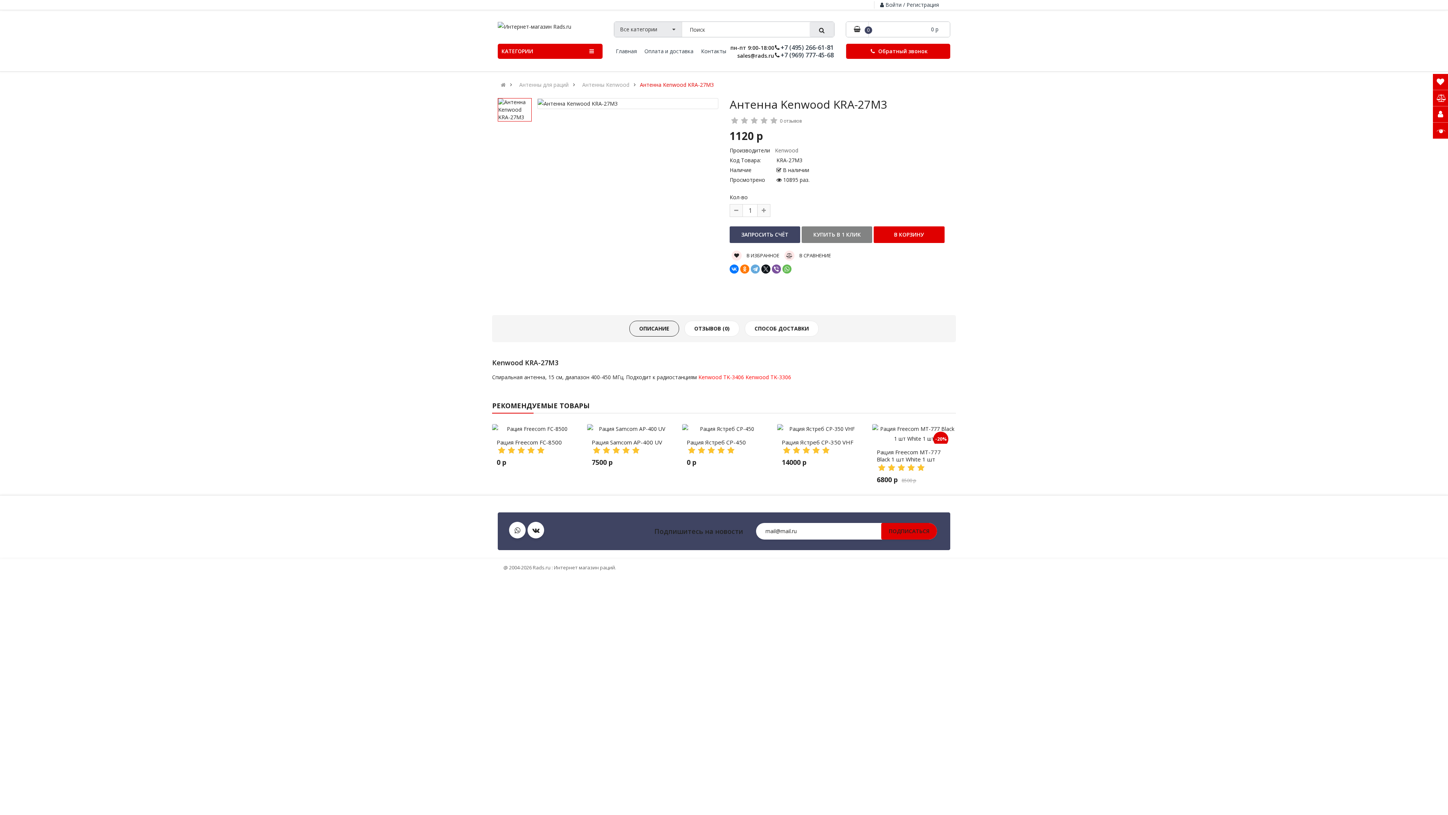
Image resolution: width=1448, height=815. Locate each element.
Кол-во (739, 197)
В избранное (762, 255)
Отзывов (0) (712, 328)
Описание (654, 328)
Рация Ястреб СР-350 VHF (817, 442)
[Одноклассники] (744, 269)
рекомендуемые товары (541, 405)
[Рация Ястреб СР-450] (724, 429)
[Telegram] (755, 269)
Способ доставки (782, 328)
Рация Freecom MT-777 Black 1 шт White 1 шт (909, 455)
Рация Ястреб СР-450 (716, 442)
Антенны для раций (544, 85)
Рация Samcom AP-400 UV (627, 442)
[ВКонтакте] (734, 269)
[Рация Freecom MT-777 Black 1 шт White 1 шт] (914, 434)
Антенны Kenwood (605, 85)
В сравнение (814, 255)
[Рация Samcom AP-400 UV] (629, 429)
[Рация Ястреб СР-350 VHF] (819, 429)
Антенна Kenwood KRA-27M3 (677, 85)
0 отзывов (791, 121)
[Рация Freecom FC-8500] (534, 429)
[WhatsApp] (786, 269)
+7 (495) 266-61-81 (807, 47)
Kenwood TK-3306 (768, 377)
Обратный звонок (902, 51)
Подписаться (909, 531)
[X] (765, 269)
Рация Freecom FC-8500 (529, 442)
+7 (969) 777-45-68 (807, 55)
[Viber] (776, 269)
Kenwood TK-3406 (721, 377)
